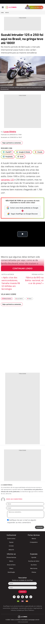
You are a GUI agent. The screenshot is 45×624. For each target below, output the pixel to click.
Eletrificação (11, 572)
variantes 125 (7, 179)
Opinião (33, 557)
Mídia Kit (11, 549)
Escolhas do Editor (33, 561)
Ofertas (34, 572)
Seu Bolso (34, 565)
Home (2, 12)
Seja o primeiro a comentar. (11, 143)
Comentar (39, 527)
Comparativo (34, 542)
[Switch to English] (22, 601)
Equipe (11, 542)
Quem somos (11, 538)
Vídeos (11, 568)
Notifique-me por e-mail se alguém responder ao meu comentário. (21, 521)
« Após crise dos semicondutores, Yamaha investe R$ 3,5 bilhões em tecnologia (11, 283)
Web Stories (33, 568)
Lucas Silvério (9, 131)
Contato (11, 546)
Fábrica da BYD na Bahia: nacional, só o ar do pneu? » (34, 280)
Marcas (34, 538)
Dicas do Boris (11, 565)
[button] (34, 7)
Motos (7, 12)
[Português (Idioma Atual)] (18, 601)
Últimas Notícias (7, 298)
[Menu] (3, 7)
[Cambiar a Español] (27, 601)
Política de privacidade (23, 622)
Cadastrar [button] (23, 591)
